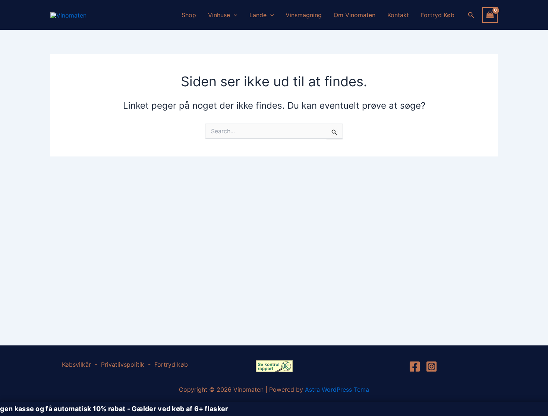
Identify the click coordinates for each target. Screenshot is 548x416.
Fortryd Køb (437, 15)
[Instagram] (431, 366)
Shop (189, 15)
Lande (258, 15)
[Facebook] (415, 366)
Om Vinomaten (354, 15)
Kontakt (398, 15)
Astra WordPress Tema (337, 389)
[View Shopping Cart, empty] (490, 14)
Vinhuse (219, 15)
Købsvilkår (77, 364)
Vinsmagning (304, 15)
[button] (233, 15)
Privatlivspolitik (122, 364)
